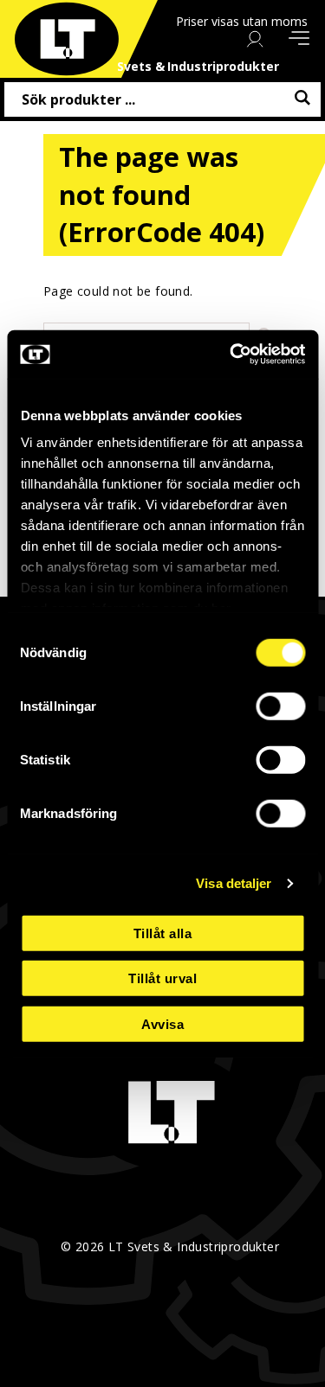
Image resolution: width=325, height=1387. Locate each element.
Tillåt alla (162, 932)
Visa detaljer (233, 883)
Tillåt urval (162, 978)
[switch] (280, 705)
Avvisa (162, 1023)
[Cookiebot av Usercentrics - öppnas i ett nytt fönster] (231, 354)
